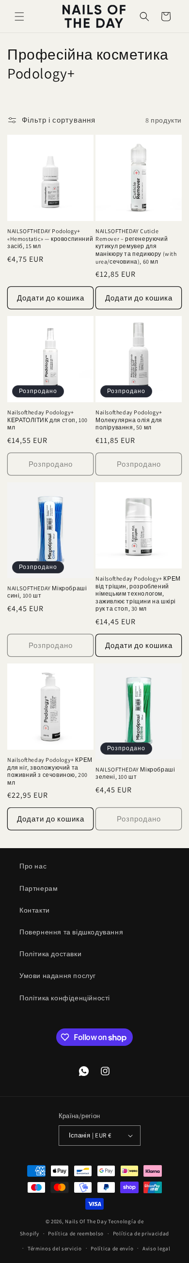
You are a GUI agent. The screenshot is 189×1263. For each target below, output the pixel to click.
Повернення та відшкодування (71, 932)
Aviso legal (156, 1248)
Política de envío (112, 1248)
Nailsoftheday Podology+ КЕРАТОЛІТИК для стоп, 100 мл (47, 420)
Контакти (34, 910)
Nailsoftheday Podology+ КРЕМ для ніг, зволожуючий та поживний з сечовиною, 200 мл (50, 771)
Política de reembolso (76, 1233)
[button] (19, 16)
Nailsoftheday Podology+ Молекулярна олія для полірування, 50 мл (128, 420)
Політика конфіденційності (64, 998)
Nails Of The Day (86, 1221)
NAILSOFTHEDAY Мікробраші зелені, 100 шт (135, 773)
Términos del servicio (55, 1248)
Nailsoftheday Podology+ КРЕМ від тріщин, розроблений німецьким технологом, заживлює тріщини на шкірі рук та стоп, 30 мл (138, 593)
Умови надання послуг (57, 975)
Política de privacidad (141, 1233)
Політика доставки (50, 953)
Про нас (33, 866)
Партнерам (38, 888)
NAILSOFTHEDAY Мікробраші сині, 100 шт (47, 592)
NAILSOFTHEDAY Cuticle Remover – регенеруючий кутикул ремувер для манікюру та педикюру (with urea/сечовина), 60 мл (136, 246)
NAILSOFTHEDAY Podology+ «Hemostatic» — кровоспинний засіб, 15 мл (50, 238)
